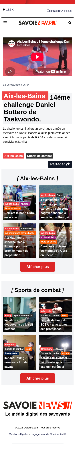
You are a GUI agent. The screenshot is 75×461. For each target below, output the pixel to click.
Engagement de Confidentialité (48, 434)
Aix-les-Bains (13, 155)
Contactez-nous (59, 11)
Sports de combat (39, 155)
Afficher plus (37, 267)
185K (10, 9)
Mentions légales (18, 434)
